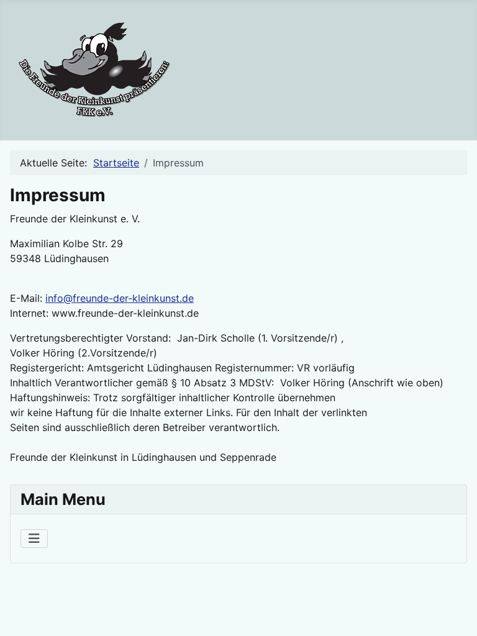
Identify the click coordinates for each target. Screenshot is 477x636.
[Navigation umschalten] (34, 538)
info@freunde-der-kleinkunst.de (119, 298)
